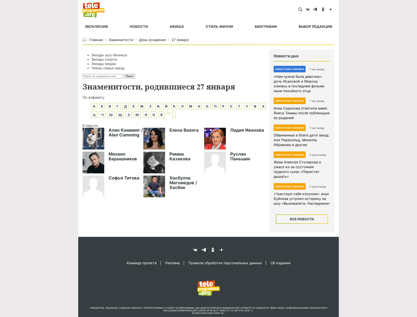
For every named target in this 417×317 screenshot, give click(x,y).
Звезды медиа (103, 63)
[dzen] (330, 9)
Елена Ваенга (184, 130)
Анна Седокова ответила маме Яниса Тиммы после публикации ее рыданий (302, 113)
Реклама (172, 263)
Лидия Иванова (247, 130)
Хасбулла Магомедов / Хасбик (183, 182)
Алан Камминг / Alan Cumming (126, 133)
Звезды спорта (104, 59)
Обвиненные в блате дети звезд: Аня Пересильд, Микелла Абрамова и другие (301, 140)
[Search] (300, 9)
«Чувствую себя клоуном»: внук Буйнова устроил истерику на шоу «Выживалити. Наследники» (302, 199)
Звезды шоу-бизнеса (109, 55)
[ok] (323, 9)
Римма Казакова (179, 156)
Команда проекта (142, 263)
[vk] (308, 9)
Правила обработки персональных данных (225, 263)
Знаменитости (121, 40)
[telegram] (315, 9)
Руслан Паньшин (240, 156)
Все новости (302, 219)
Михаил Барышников (123, 156)
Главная (96, 40)
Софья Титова (124, 178)
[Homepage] (96, 9)
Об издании (281, 263)
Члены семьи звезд (107, 68)
